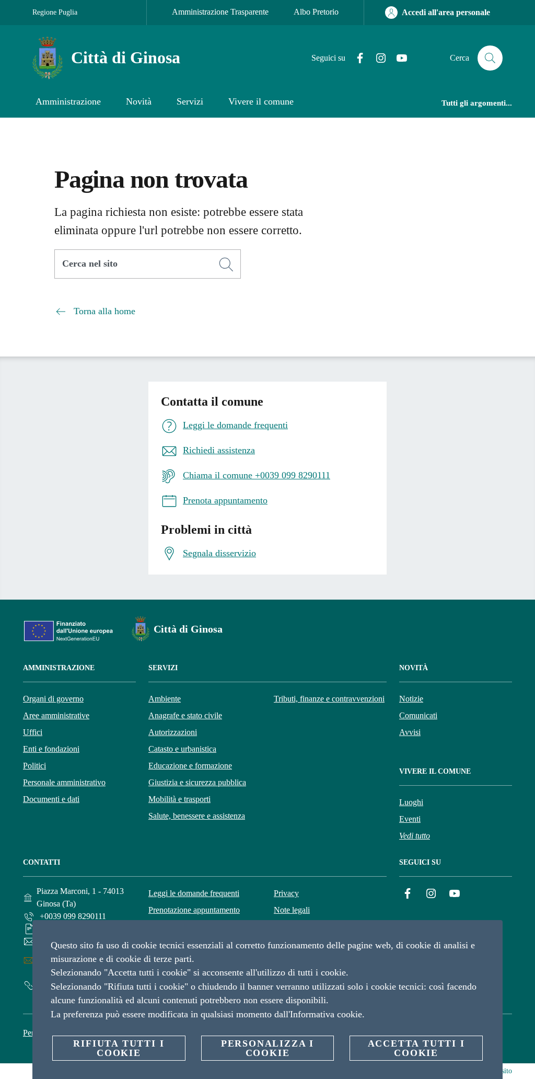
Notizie (411, 698)
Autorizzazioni (172, 732)
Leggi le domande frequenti (193, 893)
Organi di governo (53, 698)
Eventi (410, 818)
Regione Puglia (54, 12)
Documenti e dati (51, 799)
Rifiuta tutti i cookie (118, 1048)
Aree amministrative (56, 715)
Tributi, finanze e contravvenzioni (329, 698)
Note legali (292, 909)
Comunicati (418, 715)
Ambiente (164, 698)
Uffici (32, 732)
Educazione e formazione (190, 765)
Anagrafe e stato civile (185, 715)
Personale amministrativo (64, 782)
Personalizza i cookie (267, 1048)
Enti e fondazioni (51, 748)
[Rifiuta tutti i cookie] (490, 936)
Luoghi (411, 802)
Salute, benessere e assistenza (196, 815)
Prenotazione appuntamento (194, 909)
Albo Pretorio (316, 11)
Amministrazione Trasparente (220, 11)
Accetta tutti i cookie (416, 1048)
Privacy (286, 893)
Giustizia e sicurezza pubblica (197, 782)
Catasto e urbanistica (182, 748)
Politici (34, 765)
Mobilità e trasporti (179, 799)
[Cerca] (490, 58)
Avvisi (410, 732)
